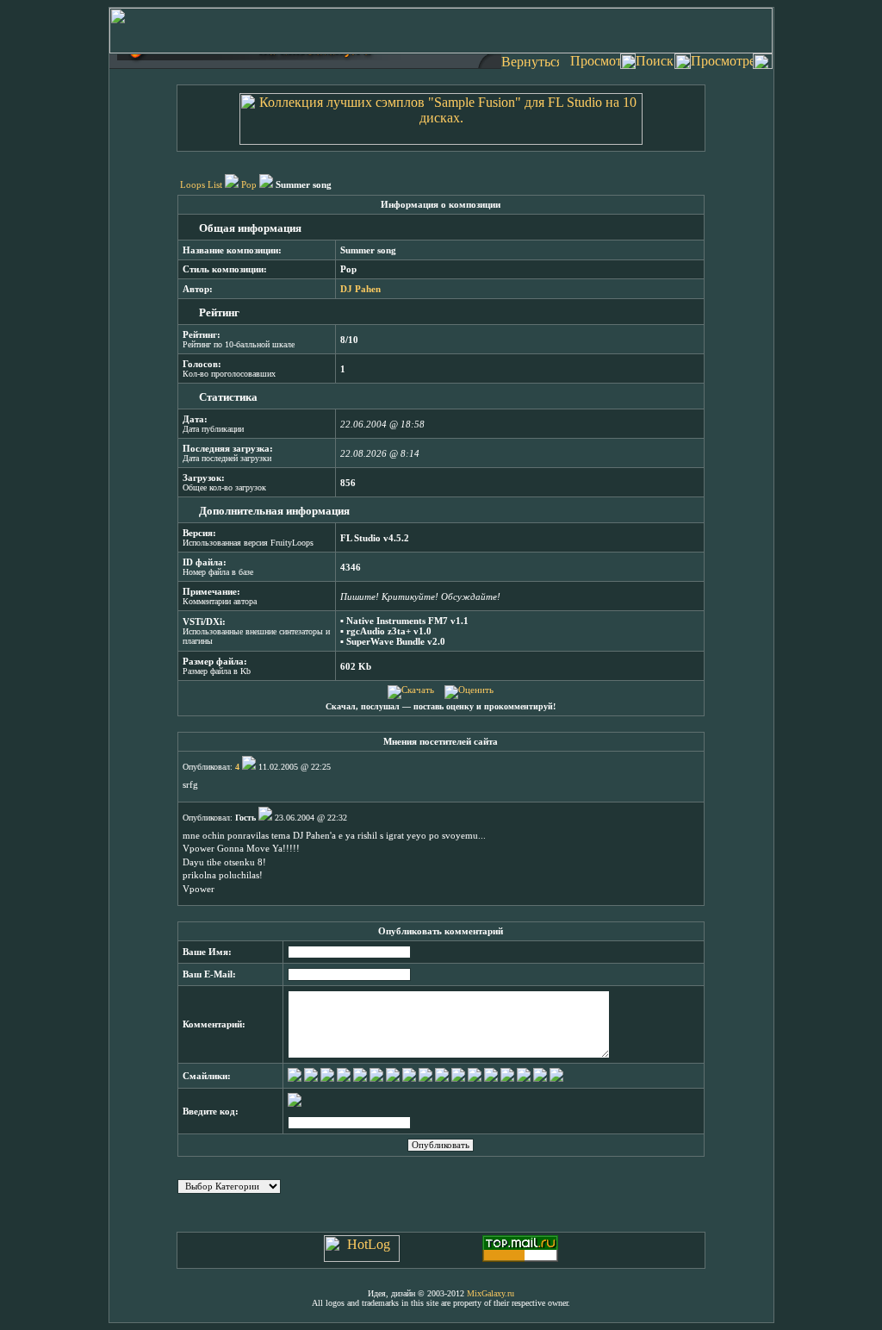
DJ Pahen (360, 289)
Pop (249, 184)
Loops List (201, 184)
